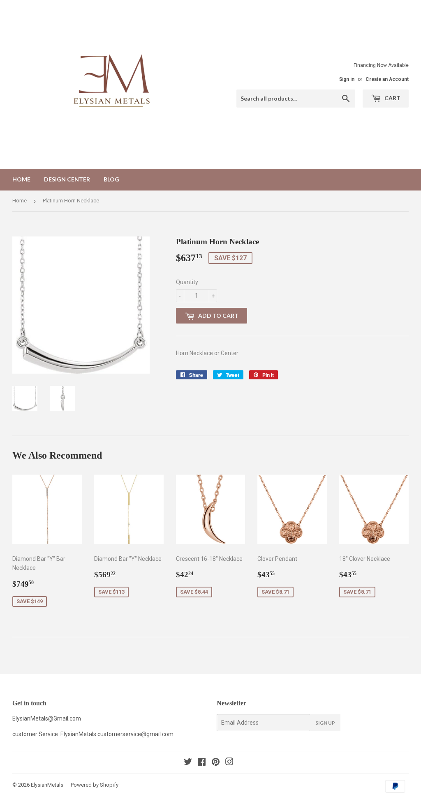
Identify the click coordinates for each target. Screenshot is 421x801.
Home (21, 179)
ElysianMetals (47, 785)
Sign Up (325, 723)
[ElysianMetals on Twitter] (188, 763)
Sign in (346, 79)
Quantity (187, 282)
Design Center (67, 179)
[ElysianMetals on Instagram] (229, 763)
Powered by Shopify (94, 785)
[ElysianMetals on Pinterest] (215, 763)
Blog (111, 179)
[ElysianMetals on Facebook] (201, 763)
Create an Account (387, 79)
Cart (391, 97)
